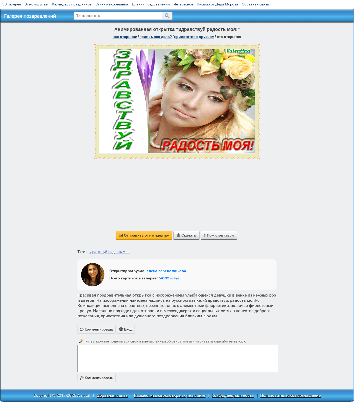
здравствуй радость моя (109, 252)
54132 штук (169, 278)
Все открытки (36, 4)
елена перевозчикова (166, 271)
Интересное (183, 4)
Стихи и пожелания (111, 4)
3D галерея (11, 4)
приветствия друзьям (194, 37)
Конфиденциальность (232, 395)
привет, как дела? (155, 37)
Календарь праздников (72, 4)
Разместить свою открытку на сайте (169, 395)
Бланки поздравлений (151, 4)
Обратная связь (255, 4)
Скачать (186, 235)
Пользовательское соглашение (290, 395)
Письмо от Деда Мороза (217, 4)
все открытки (124, 37)
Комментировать (96, 378)
